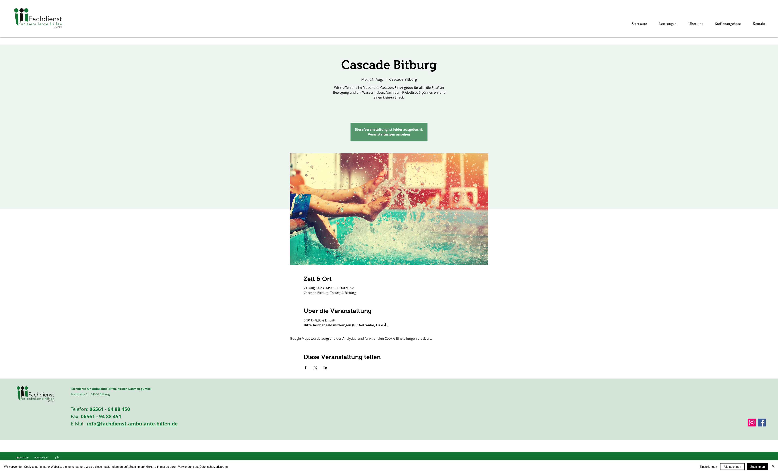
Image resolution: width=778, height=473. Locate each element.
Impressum (22, 457)
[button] (665, 23)
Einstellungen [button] (708, 467)
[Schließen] (773, 466)
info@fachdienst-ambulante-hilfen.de (132, 423)
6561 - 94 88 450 (111, 409)
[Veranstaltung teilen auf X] (315, 367)
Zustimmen (757, 467)
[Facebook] (762, 422)
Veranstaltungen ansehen (389, 134)
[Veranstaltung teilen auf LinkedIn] (325, 367)
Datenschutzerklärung (214, 467)
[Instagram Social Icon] (752, 422)
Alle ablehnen (732, 467)
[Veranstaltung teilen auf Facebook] (306, 367)
